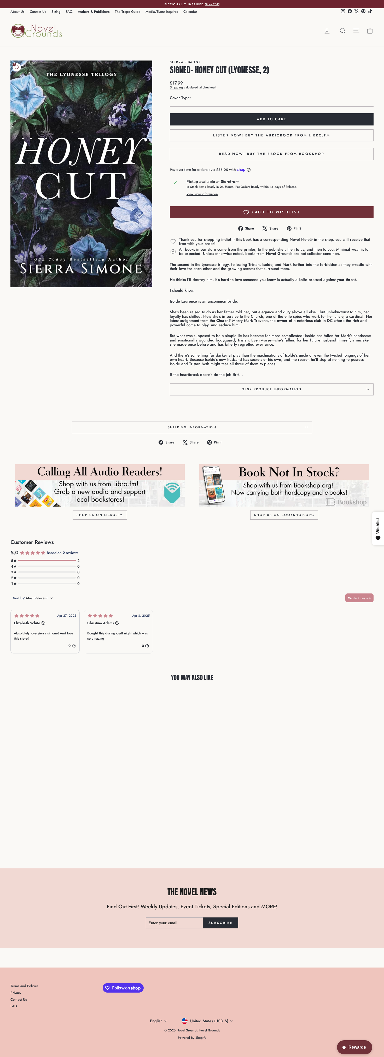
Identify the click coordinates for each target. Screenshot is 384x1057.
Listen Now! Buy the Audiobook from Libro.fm (271, 135)
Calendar (190, 11)
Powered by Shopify (192, 1037)
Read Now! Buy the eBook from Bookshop (271, 153)
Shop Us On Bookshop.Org (284, 515)
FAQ (69, 11)
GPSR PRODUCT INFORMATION (272, 389)
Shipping (176, 87)
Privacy (15, 992)
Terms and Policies (24, 985)
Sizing (56, 11)
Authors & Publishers (94, 11)
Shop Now (54, 817)
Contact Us (38, 11)
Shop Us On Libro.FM (100, 515)
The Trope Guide (127, 11)
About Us (17, 11)
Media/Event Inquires (162, 11)
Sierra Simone (185, 62)
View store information (202, 194)
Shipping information (192, 427)
